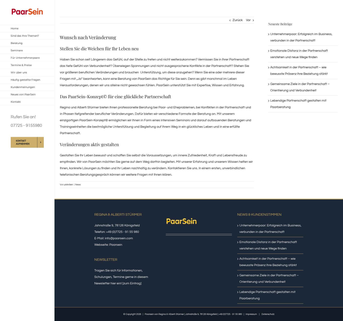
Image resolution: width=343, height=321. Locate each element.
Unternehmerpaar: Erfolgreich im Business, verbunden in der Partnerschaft (270, 229)
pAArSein (68, 184)
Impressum (251, 314)
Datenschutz (268, 314)
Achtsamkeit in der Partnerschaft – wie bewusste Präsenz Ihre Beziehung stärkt (268, 262)
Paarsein (115, 244)
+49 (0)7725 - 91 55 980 (122, 232)
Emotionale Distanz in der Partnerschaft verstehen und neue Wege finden (268, 245)
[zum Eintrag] (131, 283)
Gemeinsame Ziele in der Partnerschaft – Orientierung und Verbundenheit (269, 278)
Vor (248, 20)
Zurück (238, 20)
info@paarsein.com (119, 238)
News (78, 184)
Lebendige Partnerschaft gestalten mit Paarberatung (267, 295)
